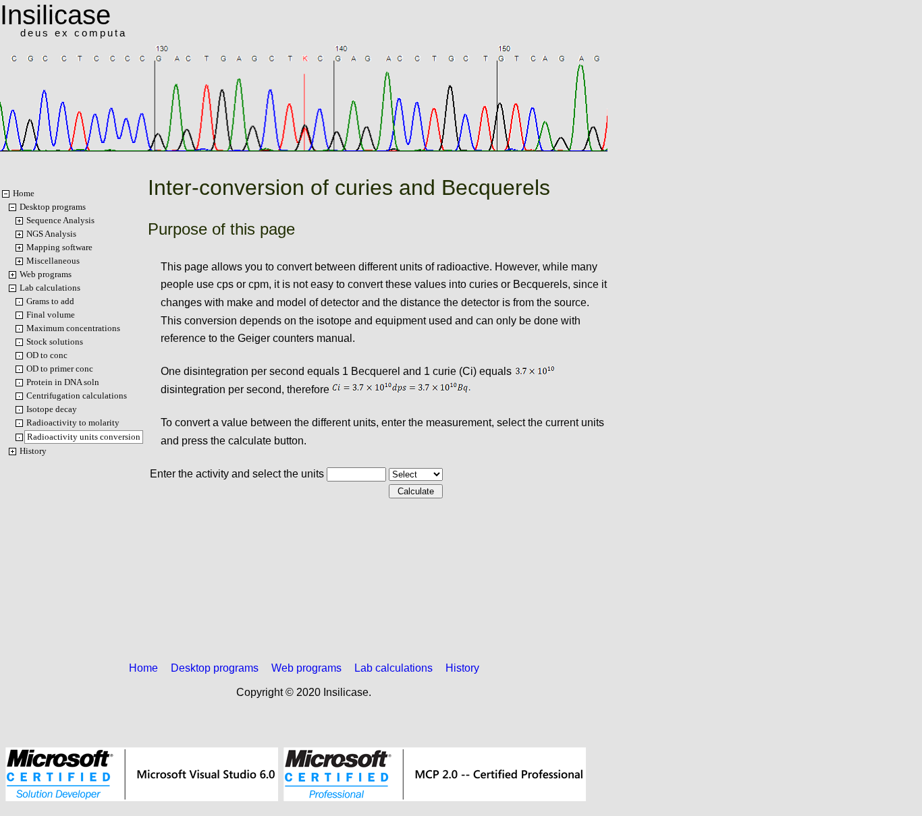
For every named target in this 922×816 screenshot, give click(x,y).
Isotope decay (51, 409)
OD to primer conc (59, 368)
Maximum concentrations (73, 328)
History (33, 451)
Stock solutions (54, 342)
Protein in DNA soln (62, 382)
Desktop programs (53, 207)
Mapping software (59, 247)
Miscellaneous (53, 261)
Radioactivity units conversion (83, 437)
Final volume (50, 315)
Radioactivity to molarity (72, 422)
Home (23, 193)
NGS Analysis (51, 234)
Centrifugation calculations (76, 395)
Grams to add (50, 301)
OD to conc (46, 355)
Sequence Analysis (60, 220)
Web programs (46, 274)
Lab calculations (50, 288)
